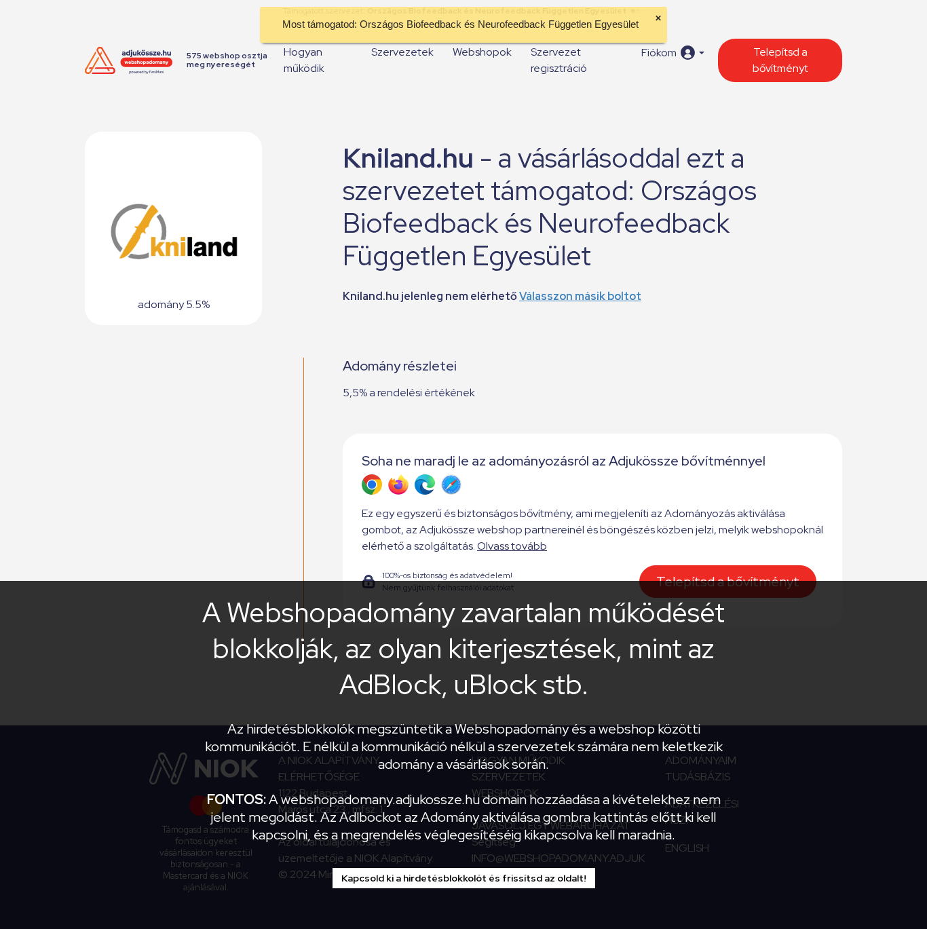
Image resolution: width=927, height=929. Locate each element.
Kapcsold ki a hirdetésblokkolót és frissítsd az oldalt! (463, 878)
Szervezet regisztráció (559, 60)
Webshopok (482, 52)
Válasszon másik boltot (580, 296)
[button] (673, 53)
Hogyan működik (304, 60)
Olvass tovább (512, 546)
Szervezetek (402, 52)
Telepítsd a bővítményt (780, 60)
